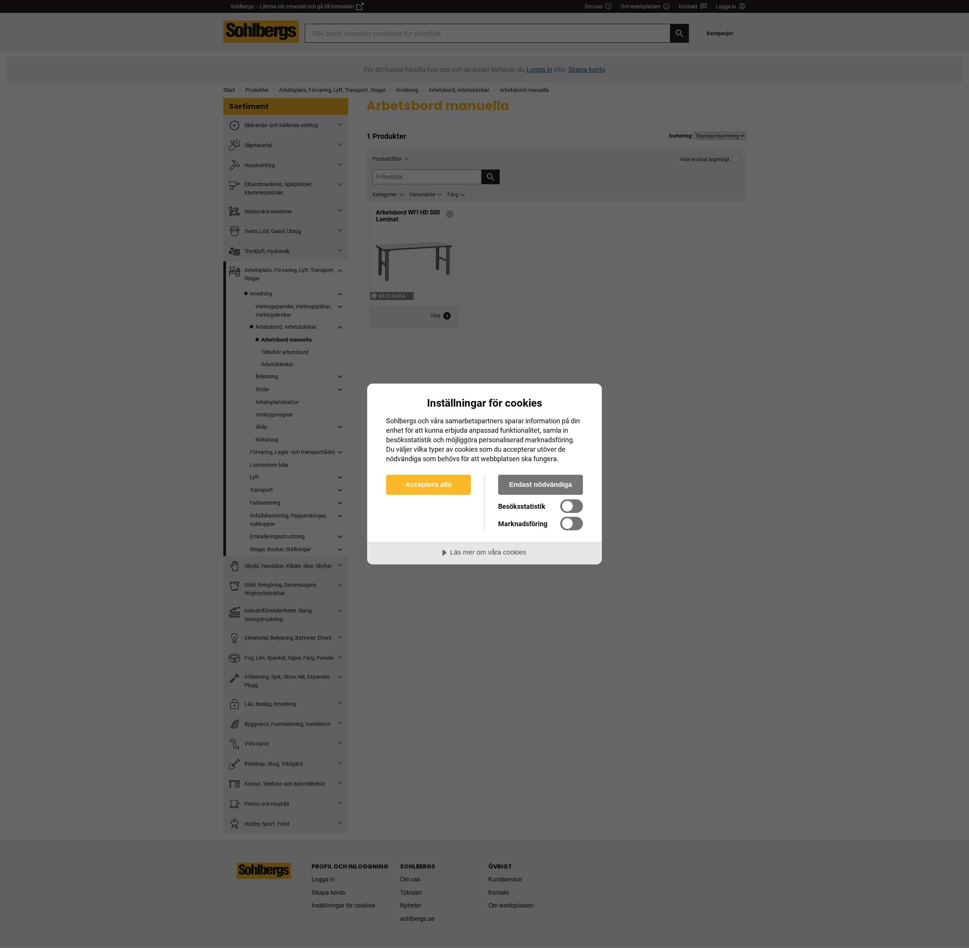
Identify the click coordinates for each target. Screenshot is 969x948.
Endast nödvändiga (540, 484)
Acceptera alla (428, 484)
